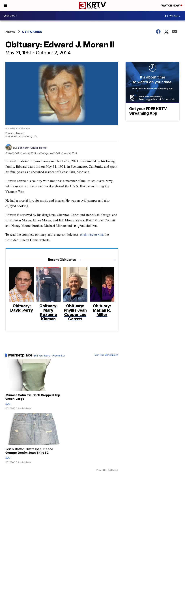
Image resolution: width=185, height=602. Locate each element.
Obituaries (32, 31)
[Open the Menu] (5, 5)
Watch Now (170, 5)
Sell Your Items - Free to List (49, 356)
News (10, 31)
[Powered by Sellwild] (113, 470)
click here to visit (92, 234)
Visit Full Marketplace (106, 355)
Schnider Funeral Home (32, 147)
